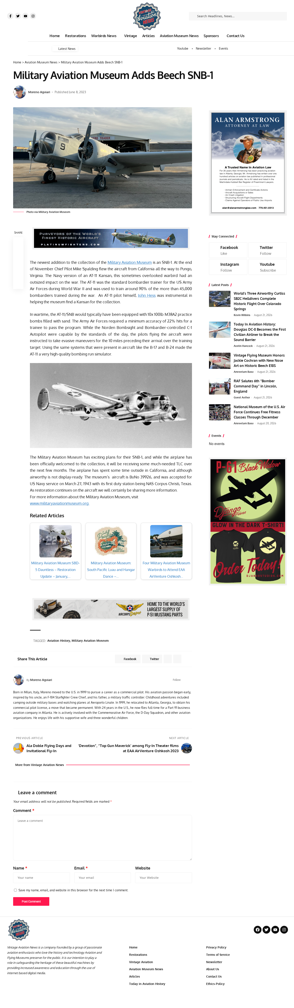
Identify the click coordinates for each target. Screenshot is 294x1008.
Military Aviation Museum (130, 262)
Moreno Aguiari (39, 92)
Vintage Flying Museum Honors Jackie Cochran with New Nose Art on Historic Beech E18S (259, 360)
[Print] (18, 273)
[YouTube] (190, 680)
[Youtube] (25, 16)
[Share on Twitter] (18, 253)
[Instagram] (33, 16)
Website (142, 868)
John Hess (147, 295)
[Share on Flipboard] (168, 659)
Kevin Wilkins (242, 315)
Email (81, 868)
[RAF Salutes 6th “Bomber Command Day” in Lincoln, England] (220, 386)
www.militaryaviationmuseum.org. (59, 503)
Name (20, 868)
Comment (23, 810)
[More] (18, 284)
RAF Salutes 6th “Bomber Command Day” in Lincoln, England (255, 386)
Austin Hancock (243, 346)
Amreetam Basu (244, 371)
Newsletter (203, 48)
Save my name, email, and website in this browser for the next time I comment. (73, 890)
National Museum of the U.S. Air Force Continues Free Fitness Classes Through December (259, 412)
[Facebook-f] (10, 16)
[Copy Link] (18, 263)
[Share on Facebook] (18, 242)
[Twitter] (18, 16)
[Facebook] (185, 680)
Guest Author (242, 397)
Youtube (182, 48)
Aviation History (58, 640)
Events (223, 48)
